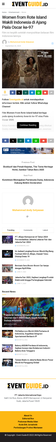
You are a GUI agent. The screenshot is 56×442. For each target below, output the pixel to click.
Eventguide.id (16, 99)
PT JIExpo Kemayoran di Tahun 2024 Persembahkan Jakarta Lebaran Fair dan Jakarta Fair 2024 (33, 239)
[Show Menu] (3, 4)
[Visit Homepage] (30, 4)
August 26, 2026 (11, 324)
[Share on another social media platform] (51, 92)
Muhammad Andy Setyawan (22, 42)
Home (4, 12)
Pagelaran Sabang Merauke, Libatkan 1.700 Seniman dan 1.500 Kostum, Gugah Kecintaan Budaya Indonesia (26, 318)
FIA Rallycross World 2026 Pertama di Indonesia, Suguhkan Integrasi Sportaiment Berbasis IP (32, 334)
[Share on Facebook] (13, 92)
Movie (24, 12)
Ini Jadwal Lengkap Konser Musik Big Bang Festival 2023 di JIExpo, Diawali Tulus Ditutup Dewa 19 (34, 254)
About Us (28, 415)
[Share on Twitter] (19, 92)
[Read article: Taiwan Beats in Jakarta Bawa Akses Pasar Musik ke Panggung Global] (7, 362)
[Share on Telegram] (32, 92)
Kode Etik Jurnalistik (28, 425)
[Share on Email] (45, 92)
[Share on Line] (39, 92)
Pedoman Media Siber (28, 422)
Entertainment (14, 12)
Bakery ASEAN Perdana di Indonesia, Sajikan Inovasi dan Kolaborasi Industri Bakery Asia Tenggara (32, 348)
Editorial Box (28, 418)
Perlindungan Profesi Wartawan (28, 428)
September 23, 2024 (13, 46)
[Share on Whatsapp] (26, 92)
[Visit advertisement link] (28, 151)
